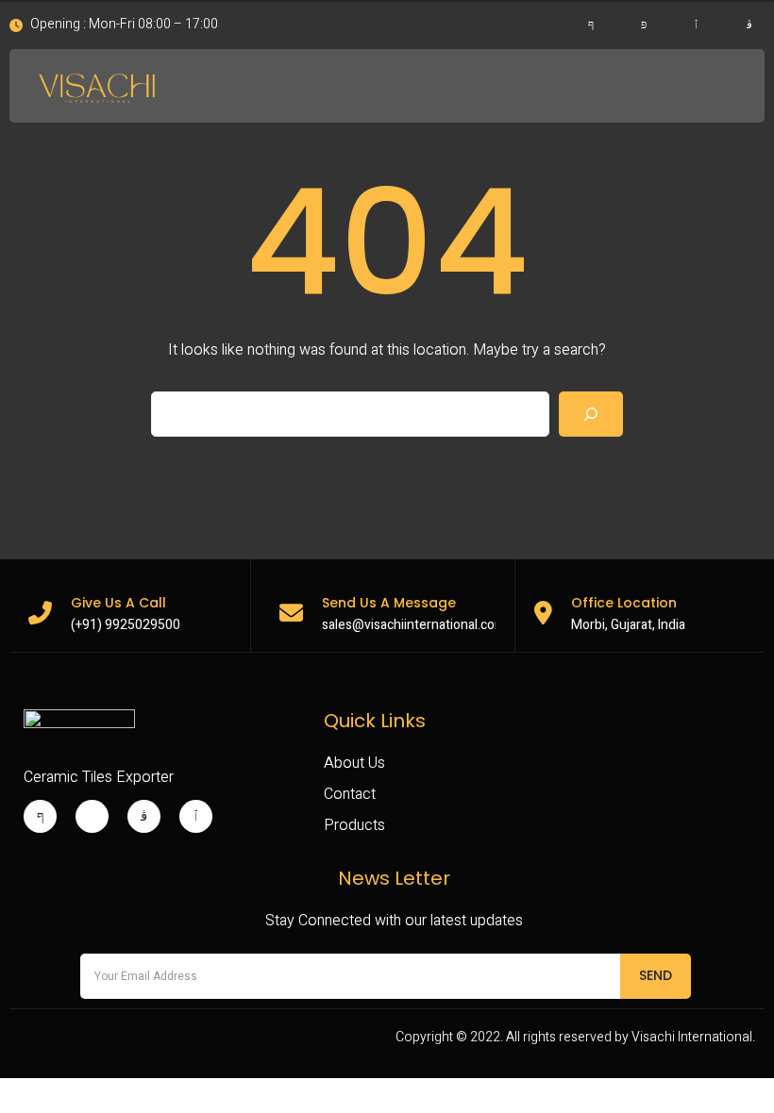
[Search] (591, 414)
